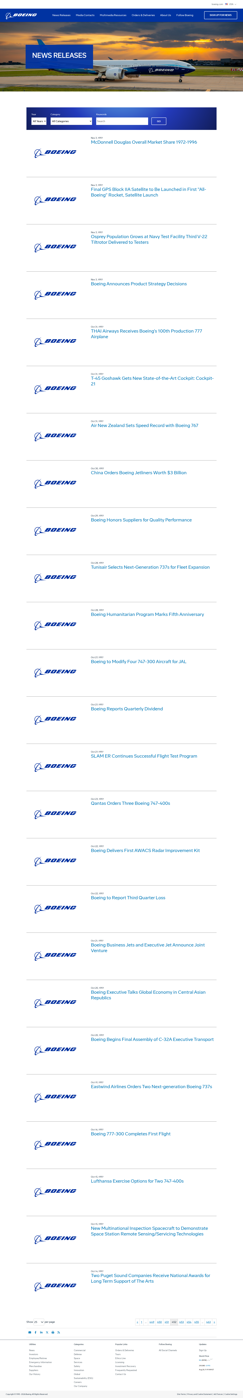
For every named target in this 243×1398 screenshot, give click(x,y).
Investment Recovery (125, 1366)
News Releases (61, 15)
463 (208, 1322)
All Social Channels (168, 1350)
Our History (34, 1374)
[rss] (58, 1332)
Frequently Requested (126, 1370)
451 (167, 1322)
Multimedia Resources (111, 16)
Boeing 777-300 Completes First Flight (131, 1134)
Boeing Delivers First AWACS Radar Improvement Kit (145, 850)
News (32, 1350)
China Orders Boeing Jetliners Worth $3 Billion (139, 472)
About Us (164, 16)
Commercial (79, 1350)
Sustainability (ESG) (83, 1378)
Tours (118, 1354)
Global (77, 1374)
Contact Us (120, 1374)
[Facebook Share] (35, 1332)
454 (189, 1322)
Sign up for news (221, 15)
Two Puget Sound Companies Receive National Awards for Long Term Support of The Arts (150, 1278)
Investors (33, 1354)
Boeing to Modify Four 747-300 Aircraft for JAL (138, 661)
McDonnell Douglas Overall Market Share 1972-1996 (144, 142)
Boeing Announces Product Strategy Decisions (139, 283)
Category (55, 114)
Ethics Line (120, 1358)
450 (159, 1322)
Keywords (101, 114)
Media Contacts (85, 15)
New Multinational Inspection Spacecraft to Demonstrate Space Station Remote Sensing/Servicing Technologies (149, 1231)
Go (159, 121)
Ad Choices (218, 1394)
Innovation (79, 1370)
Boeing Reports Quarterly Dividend (127, 709)
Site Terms (181, 1394)
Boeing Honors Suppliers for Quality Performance (141, 520)
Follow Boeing (184, 15)
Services (78, 1362)
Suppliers (33, 1370)
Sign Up (203, 1350)
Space (77, 1358)
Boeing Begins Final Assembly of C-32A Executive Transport (152, 1039)
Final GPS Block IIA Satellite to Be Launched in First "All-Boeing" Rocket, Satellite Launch (148, 192)
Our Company (80, 1386)
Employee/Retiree (38, 1358)
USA (231, 4)
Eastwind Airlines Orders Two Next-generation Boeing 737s (151, 1086)
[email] (29, 1332)
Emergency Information (40, 1362)
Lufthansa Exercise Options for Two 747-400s (137, 1181)
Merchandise (35, 1366)
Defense (78, 1354)
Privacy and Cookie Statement (199, 1394)
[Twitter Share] (47, 1332)
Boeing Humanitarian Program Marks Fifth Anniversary (147, 614)
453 (181, 1322)
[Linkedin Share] (41, 1332)
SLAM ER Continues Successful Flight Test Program (144, 756)
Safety (77, 1366)
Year (33, 114)
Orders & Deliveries (142, 16)
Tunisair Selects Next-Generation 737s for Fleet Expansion (150, 567)
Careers (77, 1382)
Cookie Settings (230, 1394)
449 (151, 1322)
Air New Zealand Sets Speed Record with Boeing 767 (144, 425)
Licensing (119, 1362)
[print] (52, 1332)
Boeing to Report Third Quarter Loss (128, 897)
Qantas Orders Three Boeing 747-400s (130, 803)
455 (196, 1322)
